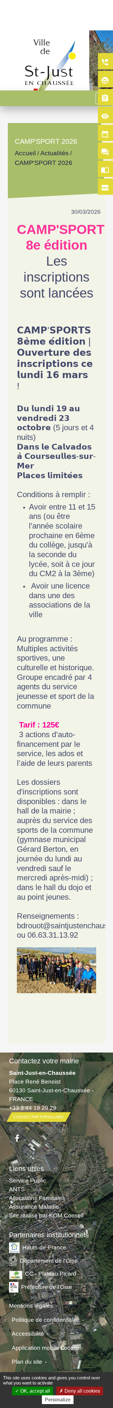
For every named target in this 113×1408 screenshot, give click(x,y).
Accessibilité (28, 1333)
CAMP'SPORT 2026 (43, 162)
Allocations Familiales (37, 1198)
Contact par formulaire (39, 1117)
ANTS (17, 1189)
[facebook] (17, 1139)
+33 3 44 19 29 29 (32, 1107)
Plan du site (27, 1361)
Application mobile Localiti (45, 1347)
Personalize (58, 1399)
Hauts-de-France (44, 1247)
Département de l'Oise (49, 1260)
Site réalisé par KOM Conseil (46, 1215)
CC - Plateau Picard (50, 1273)
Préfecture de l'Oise (46, 1286)
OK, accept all (34, 1391)
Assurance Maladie (34, 1206)
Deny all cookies (81, 1391)
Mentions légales (31, 1305)
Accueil (25, 153)
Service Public (27, 1180)
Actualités (54, 153)
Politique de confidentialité (45, 1319)
